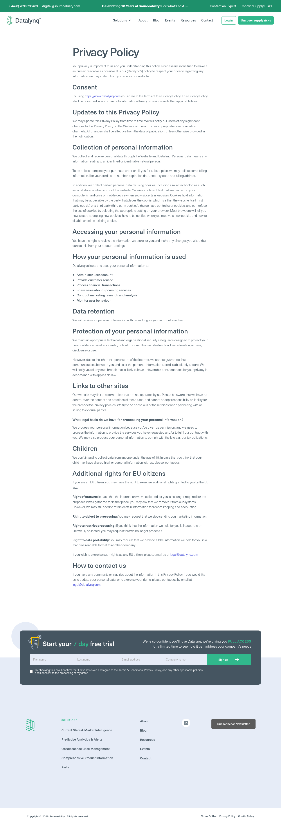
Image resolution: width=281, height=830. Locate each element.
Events (170, 20)
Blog (156, 20)
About (143, 20)
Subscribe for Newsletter (233, 724)
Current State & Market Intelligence (87, 730)
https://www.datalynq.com (103, 96)
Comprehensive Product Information (87, 757)
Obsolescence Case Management (85, 748)
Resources (188, 20)
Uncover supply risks (256, 20)
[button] (123, 20)
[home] (24, 20)
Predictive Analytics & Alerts (82, 739)
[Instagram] (186, 723)
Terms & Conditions (131, 670)
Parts (65, 767)
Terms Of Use (208, 816)
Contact (207, 20)
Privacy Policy (152, 670)
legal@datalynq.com (184, 554)
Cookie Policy (246, 816)
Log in (228, 20)
